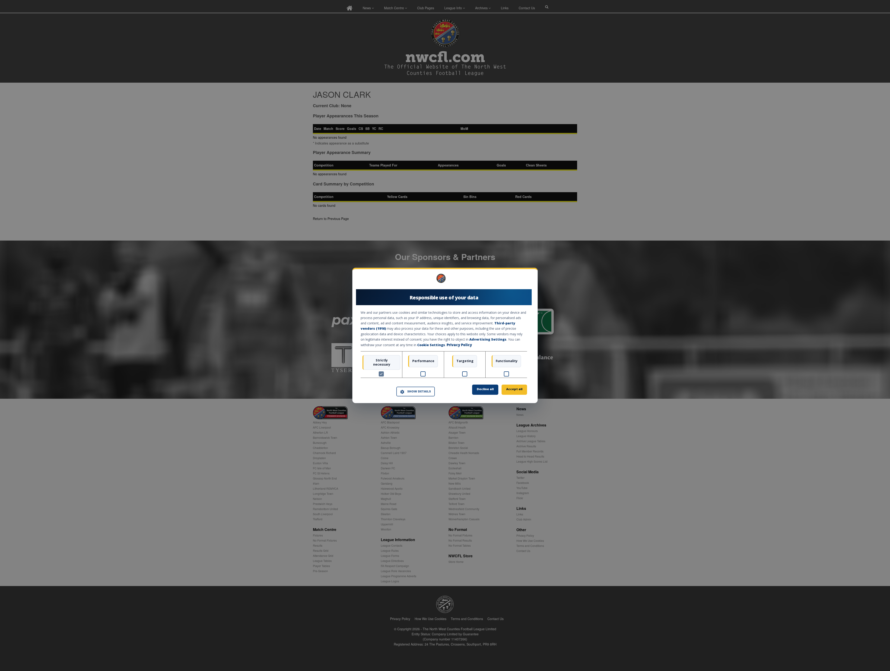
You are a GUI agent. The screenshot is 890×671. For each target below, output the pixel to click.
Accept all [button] (514, 389)
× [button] (525, 280)
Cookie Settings (431, 345)
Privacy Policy (459, 344)
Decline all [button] (485, 389)
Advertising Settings (487, 339)
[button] (415, 391)
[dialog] (445, 335)
